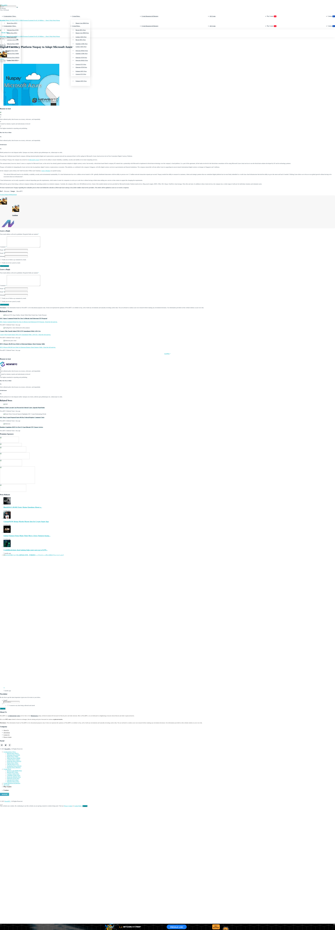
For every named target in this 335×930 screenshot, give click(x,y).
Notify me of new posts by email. (11, 263)
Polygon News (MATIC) (14, 767)
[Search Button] (17, 39)
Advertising (6, 732)
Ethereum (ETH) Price (81, 67)
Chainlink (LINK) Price (82, 53)
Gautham (2, 59)
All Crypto (212, 16)
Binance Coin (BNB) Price (82, 23)
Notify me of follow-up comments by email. (14, 259)
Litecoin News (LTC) (13, 764)
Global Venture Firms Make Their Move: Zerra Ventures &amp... (26, 536)
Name (2, 250)
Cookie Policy (78, 806)
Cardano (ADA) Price (81, 46)
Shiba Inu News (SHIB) (13, 53)
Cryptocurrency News (9, 16)
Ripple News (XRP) (12, 756)
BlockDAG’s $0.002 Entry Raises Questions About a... (22, 507)
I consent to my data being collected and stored (22, 705)
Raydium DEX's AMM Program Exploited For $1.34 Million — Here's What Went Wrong (30, 20)
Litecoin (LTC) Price (81, 74)
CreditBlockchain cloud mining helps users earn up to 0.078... (25, 550)
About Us (6, 730)
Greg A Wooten (45, 170)
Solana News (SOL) (12, 763)
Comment (3, 247)
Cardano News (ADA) (13, 759)
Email (2, 253)
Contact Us (6, 735)
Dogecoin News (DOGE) (14, 761)
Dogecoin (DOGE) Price (82, 60)
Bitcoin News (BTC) (12, 23)
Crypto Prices (76, 16)
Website (2, 256)
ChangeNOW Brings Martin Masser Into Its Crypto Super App (26, 521)
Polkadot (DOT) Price (81, 81)
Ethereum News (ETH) (13, 755)
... (4, 687)
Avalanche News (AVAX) (14, 766)
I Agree (85, 806)
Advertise (4, 794)
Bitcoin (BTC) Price (81, 39)
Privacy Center (7, 737)
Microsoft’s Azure (34, 160)
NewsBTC (8, 749)
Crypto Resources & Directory (150, 16)
